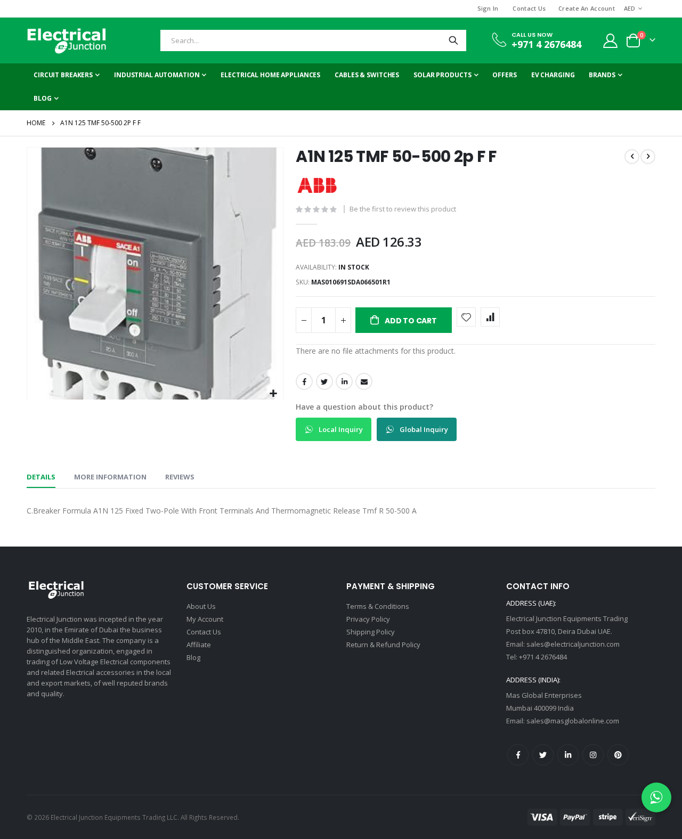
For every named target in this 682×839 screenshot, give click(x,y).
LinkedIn (344, 381)
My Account (204, 619)
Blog (193, 657)
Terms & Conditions (377, 606)
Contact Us (529, 8)
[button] (273, 394)
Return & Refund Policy (383, 644)
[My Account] (610, 41)
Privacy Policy (368, 619)
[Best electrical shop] (67, 40)
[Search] (453, 40)
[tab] (41, 477)
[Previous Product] (631, 156)
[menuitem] (46, 98)
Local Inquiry (340, 429)
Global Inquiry (423, 429)
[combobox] (313, 40)
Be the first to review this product (403, 209)
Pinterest (618, 754)
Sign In (488, 8)
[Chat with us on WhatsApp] (656, 797)
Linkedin (568, 754)
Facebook (304, 381)
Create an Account (586, 8)
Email (363, 381)
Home (36, 122)
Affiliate (198, 644)
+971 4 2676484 (546, 44)
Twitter (324, 381)
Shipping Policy (370, 632)
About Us (201, 606)
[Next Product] (647, 156)
